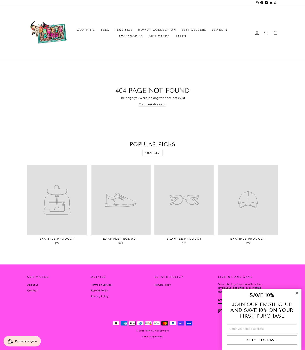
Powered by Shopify (152, 336)
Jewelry (220, 29)
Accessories (130, 36)
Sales (181, 36)
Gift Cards (159, 36)
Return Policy (162, 284)
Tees (105, 29)
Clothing (86, 29)
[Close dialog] (297, 293)
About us (32, 284)
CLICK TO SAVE (262, 340)
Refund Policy (99, 290)
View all (152, 152)
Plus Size (124, 29)
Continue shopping (152, 104)
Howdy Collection (157, 29)
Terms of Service (101, 284)
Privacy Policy (100, 296)
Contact (32, 290)
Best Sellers (193, 29)
